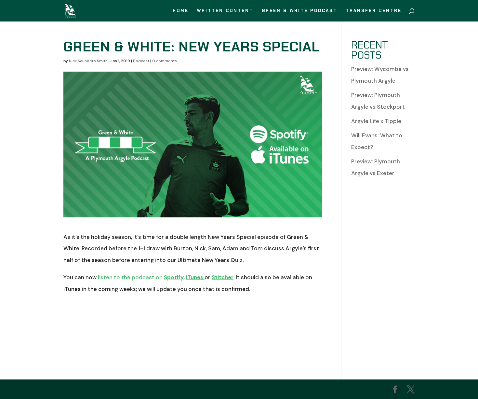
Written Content (225, 10)
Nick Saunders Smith (88, 60)
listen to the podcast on (141, 277)
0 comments (164, 60)
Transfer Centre (374, 10)
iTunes (194, 277)
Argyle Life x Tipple (376, 121)
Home (181, 10)
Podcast (141, 60)
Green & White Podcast (299, 10)
